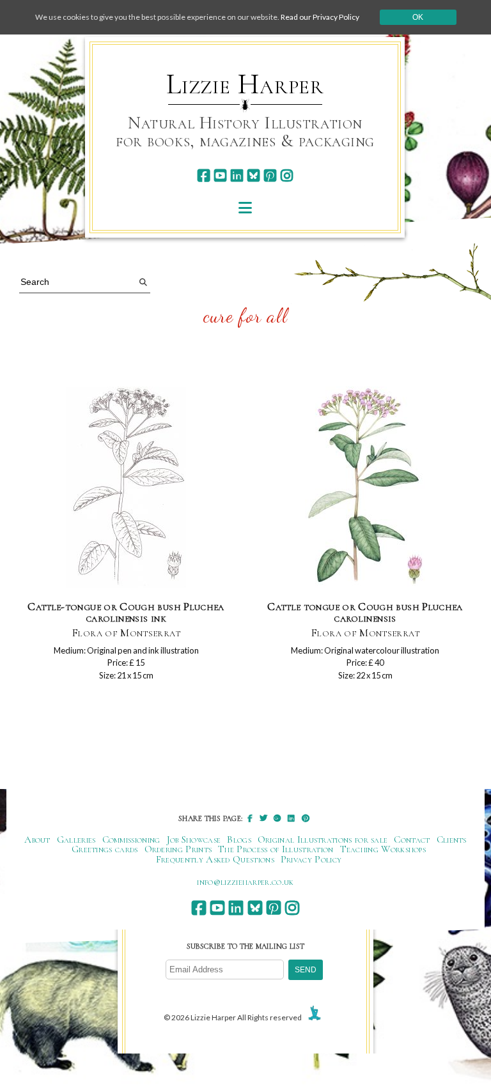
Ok (417, 17)
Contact (412, 839)
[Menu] (245, 207)
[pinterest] (270, 175)
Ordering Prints (178, 849)
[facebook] (204, 175)
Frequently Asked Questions (215, 859)
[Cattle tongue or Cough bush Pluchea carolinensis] (365, 488)
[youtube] (220, 175)
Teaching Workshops (383, 849)
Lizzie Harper (245, 84)
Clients (452, 839)
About (37, 839)
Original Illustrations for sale (323, 839)
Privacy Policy (311, 859)
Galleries (76, 839)
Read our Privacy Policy (320, 17)
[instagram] (287, 175)
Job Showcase (194, 839)
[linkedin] (237, 175)
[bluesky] (253, 175)
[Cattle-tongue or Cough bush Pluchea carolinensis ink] (126, 488)
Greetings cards (105, 849)
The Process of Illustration (275, 849)
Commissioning (131, 839)
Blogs (239, 839)
